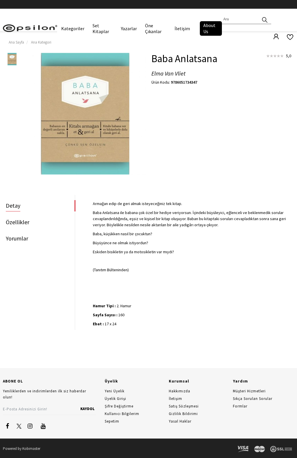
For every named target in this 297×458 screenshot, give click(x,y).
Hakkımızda (179, 391)
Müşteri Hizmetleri (249, 391)
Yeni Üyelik (114, 391)
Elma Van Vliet (168, 73)
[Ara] (264, 19)
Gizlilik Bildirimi (183, 413)
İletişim (182, 28)
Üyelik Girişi (115, 398)
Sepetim (112, 421)
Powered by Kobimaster (21, 448)
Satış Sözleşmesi (184, 406)
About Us (209, 28)
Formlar (240, 406)
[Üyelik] (273, 37)
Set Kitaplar (101, 28)
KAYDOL (87, 408)
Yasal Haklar (180, 421)
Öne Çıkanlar (153, 28)
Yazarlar (129, 28)
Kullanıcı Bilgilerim (122, 413)
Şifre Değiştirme (119, 406)
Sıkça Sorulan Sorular (252, 398)
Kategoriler (72, 28)
